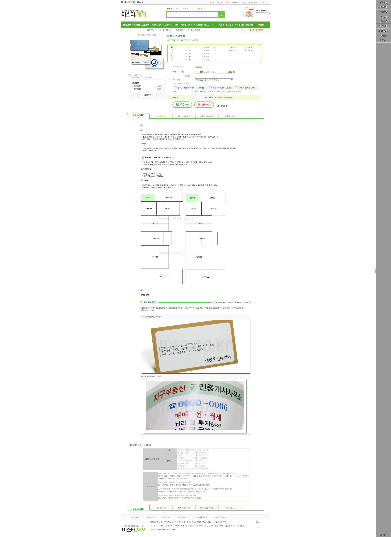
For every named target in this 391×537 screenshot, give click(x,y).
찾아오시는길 (220, 517)
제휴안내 (166, 517)
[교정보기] (383, 22)
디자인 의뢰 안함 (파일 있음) (221, 88)
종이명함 (127, 24)
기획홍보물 (198, 24)
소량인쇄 (249, 24)
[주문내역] (383, 17)
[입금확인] (383, 12)
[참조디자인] (180, 30)
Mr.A (127, 2)
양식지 (190, 24)
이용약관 (181, 517)
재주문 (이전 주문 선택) (246, 88)
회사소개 (150, 517)
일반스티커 (157, 24)
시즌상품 (260, 24)
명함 (177, 8)
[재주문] (383, 36)
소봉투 (199, 8)
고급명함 (145, 24)
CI (193, 8)
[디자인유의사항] (195, 30)
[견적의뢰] (383, 2)
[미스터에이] (135, 13)
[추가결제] (383, 7)
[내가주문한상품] (165, 30)
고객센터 (135, 517)
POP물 (221, 24)
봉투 (177, 24)
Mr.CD (138, 2)
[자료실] (383, 41)
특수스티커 (167, 24)
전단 (183, 24)
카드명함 (136, 24)
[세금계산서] (383, 31)
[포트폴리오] (255, 30)
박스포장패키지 (210, 24)
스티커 (185, 8)
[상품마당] (151, 30)
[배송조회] (383, 26)
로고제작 (229, 24)
